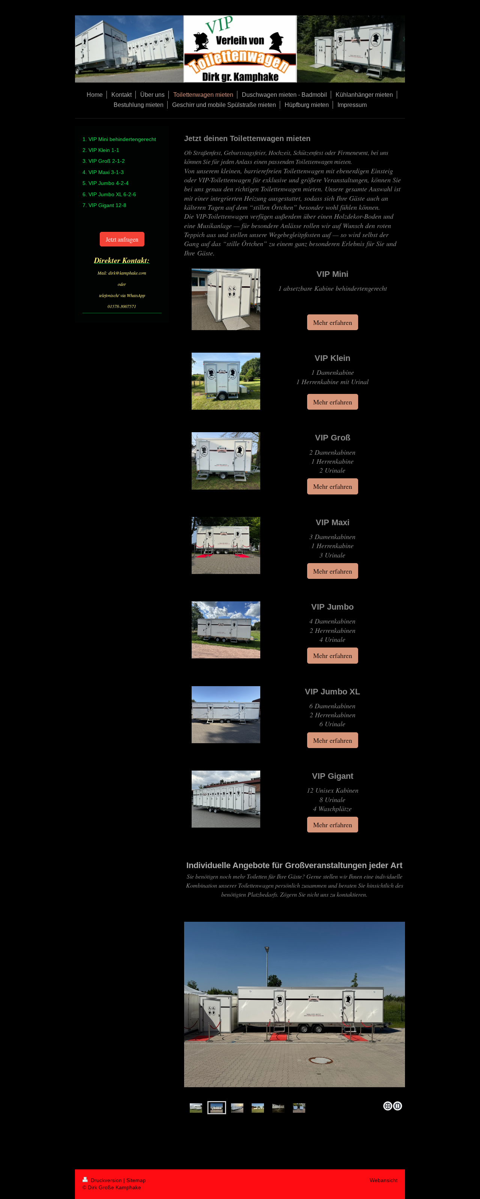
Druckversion (106, 1180)
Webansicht (384, 1180)
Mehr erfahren (332, 322)
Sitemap (136, 1180)
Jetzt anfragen (122, 239)
